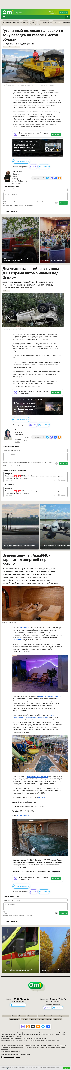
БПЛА (33, 22)
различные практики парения (49, 696)
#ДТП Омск (6, 291)
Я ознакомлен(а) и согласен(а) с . (19, 205)
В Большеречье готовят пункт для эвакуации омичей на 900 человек (24, 147)
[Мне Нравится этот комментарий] (55, 480)
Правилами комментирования (26, 205)
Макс (35, 167)
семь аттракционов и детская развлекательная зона (33, 716)
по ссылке (42, 797)
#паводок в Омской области (11, 47)
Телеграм (45, 167)
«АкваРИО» (24, 627)
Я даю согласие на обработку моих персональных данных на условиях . (28, 202)
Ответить (63, 480)
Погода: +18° (53, 12)
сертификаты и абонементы (37, 776)
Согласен (66, 1068)
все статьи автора (16, 183)
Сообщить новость (22, 161)
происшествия (17, 1058)
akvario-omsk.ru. (23, 815)
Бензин (25, 22)
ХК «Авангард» (44, 22)
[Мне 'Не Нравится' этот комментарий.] (58, 480)
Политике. (9, 1068)
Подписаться (56, 134)
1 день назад (8, 480)
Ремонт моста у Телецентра (11, 22)
